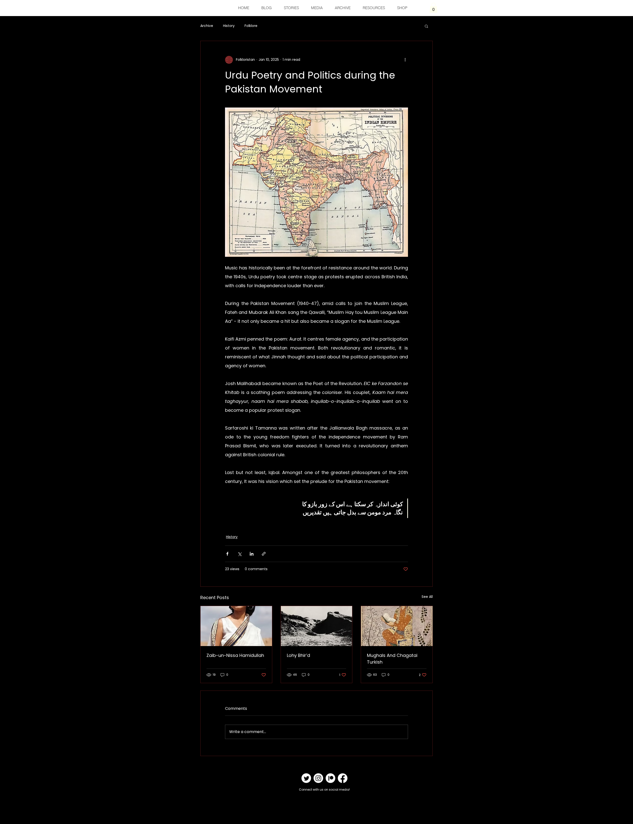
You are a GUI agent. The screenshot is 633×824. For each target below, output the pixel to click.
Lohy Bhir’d (298, 655)
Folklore (251, 25)
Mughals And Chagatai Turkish (392, 658)
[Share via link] (263, 553)
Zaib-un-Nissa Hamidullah (235, 655)
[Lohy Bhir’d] (316, 626)
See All (427, 596)
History (229, 25)
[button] (433, 8)
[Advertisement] (90, 812)
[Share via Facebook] (227, 553)
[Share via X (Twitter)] (239, 553)
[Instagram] (318, 778)
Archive (206, 25)
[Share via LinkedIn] (251, 553)
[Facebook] (342, 778)
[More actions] (405, 60)
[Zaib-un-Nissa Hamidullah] (236, 626)
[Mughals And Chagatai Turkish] (396, 626)
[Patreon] (330, 778)
